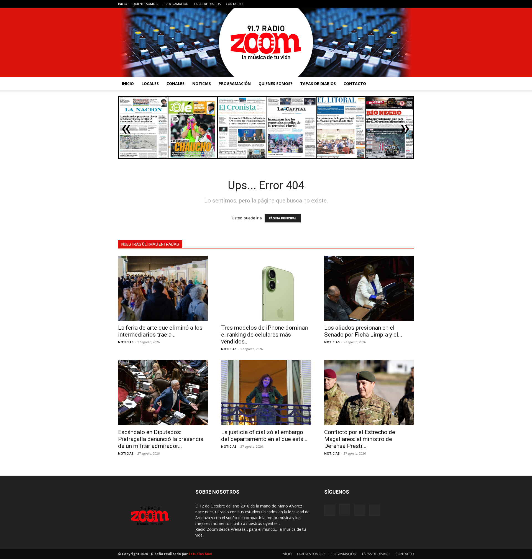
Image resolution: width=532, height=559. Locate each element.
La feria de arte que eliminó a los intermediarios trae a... (160, 331)
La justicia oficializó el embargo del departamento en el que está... (264, 435)
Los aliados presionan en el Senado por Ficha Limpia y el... (363, 331)
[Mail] (401, 4)
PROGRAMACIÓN (175, 4)
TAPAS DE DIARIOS (207, 4)
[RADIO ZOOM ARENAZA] (266, 42)
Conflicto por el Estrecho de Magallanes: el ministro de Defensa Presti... (359, 439)
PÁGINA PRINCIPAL (282, 218)
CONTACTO (234, 4)
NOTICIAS (201, 83)
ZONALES (176, 83)
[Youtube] (410, 4)
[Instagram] (391, 4)
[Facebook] (382, 4)
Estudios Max (200, 554)
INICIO (122, 4)
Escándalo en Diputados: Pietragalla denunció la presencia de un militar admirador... (160, 439)
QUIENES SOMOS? (145, 4)
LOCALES (150, 83)
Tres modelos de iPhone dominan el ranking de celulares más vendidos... (264, 334)
